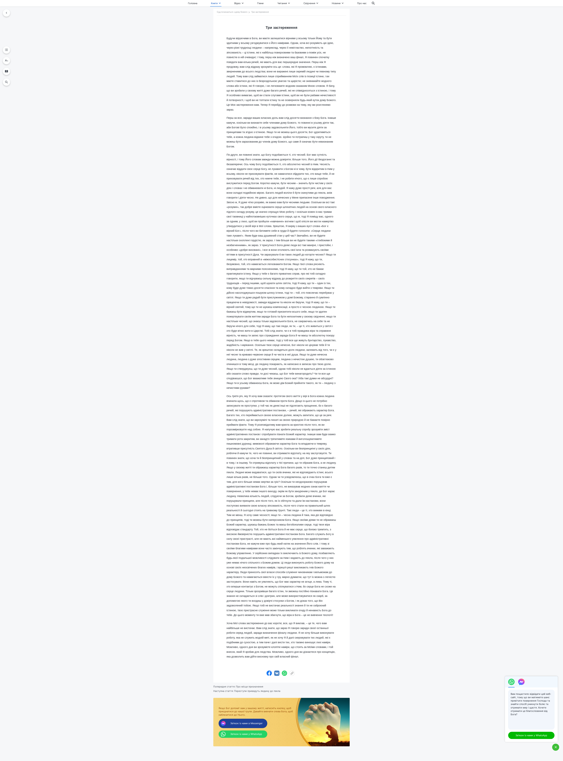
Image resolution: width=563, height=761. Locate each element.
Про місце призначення (249, 686)
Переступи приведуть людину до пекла (257, 690)
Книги (214, 3)
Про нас (362, 3)
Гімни (260, 3)
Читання (282, 3)
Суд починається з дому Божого (232, 12)
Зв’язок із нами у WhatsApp (531, 735)
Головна (192, 3)
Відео (237, 3)
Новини (336, 3)
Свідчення (309, 3)
